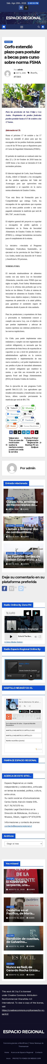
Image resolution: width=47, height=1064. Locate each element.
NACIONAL (10, 525)
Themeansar (24, 1046)
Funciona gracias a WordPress (16, 1043)
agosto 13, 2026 (17, 975)
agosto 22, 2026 (17, 889)
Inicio (8, 1058)
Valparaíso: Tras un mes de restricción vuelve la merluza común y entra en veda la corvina (16, 445)
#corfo (34, 73)
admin (20, 70)
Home (7, 1052)
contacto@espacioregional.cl (18, 826)
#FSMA (17, 77)
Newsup (38, 1043)
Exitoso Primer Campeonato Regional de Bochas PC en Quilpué (31, 443)
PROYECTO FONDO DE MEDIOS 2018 (27, 1058)
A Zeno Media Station (14, 642)
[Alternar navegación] (21, 27)
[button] (39, 27)
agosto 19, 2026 (17, 918)
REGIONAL (8, 42)
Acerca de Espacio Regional (22, 1052)
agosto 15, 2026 (17, 946)
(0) (16, 587)
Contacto (38, 1052)
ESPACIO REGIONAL (23, 18)
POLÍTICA (19, 553)
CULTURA (10, 878)
